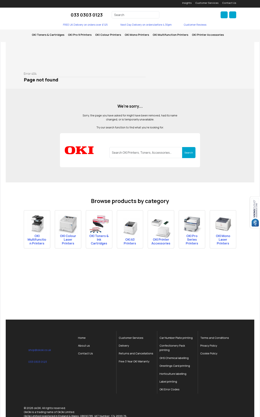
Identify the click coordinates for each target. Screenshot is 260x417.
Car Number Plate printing (176, 338)
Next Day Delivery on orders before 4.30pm (146, 24)
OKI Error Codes (169, 389)
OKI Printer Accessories (208, 35)
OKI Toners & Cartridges (48, 35)
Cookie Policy (208, 353)
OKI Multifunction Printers (170, 35)
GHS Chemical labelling (174, 358)
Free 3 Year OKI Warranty (134, 361)
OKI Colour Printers (108, 35)
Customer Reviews (195, 24)
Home (82, 338)
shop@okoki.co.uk (39, 350)
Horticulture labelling (173, 374)
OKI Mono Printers (137, 35)
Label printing (168, 381)
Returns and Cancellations (136, 353)
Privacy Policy (208, 345)
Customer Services (207, 3)
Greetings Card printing (175, 366)
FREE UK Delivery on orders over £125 (85, 24)
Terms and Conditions (214, 338)
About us (84, 345)
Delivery (124, 345)
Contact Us (229, 3)
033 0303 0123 (87, 15)
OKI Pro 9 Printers (80, 35)
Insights (187, 3)
